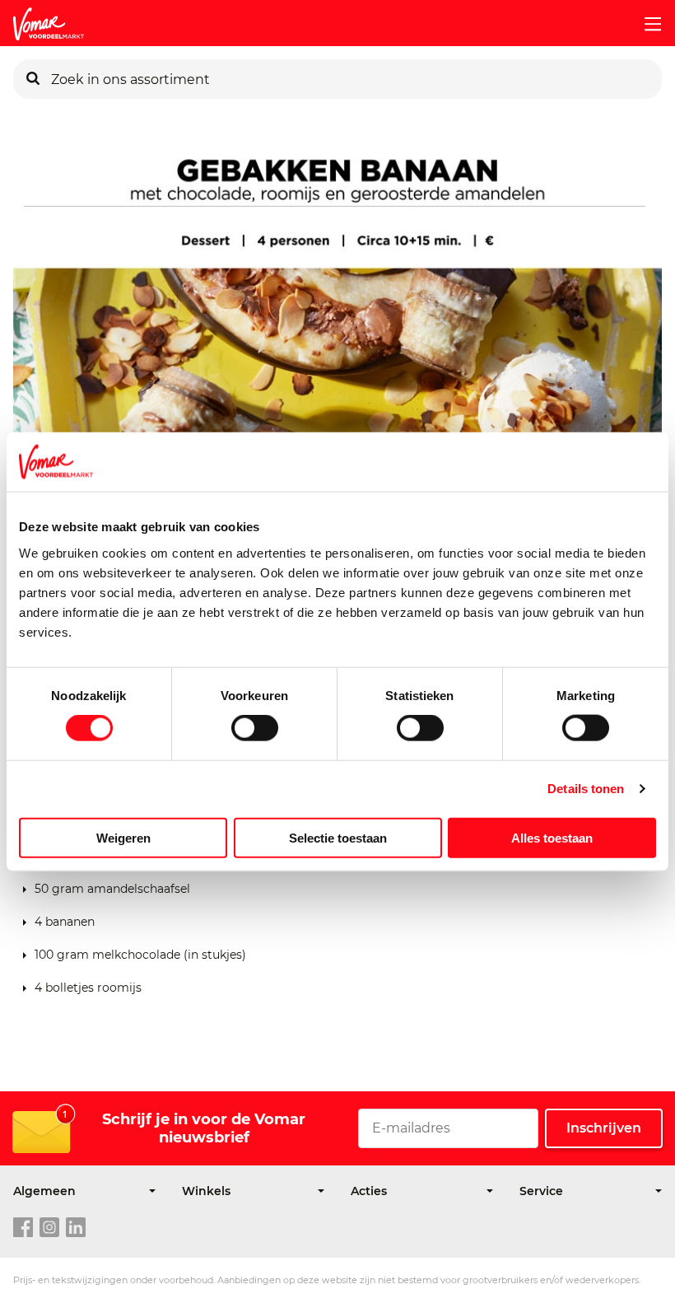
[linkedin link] (76, 1228)
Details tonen (585, 789)
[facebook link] (23, 1228)
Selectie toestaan (338, 837)
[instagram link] (49, 1228)
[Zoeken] (32, 79)
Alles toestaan (552, 837)
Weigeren (123, 837)
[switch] (254, 728)
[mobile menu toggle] (646, 23)
